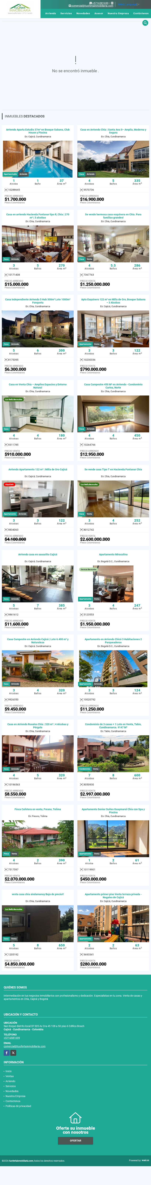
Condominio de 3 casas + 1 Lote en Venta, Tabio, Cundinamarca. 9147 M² (113, 726)
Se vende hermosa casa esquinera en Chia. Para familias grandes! (113, 216)
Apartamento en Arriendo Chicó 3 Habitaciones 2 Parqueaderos (113, 641)
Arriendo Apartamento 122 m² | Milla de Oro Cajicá (37, 469)
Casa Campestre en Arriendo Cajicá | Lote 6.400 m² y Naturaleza (38, 641)
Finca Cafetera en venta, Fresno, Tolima (38, 809)
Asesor (98, 13)
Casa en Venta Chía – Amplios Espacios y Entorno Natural (38, 386)
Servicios (66, 13)
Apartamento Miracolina (113, 554)
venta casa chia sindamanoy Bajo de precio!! (38, 894)
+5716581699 (100, 3)
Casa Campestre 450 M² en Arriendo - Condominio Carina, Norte (113, 386)
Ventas (36, 13)
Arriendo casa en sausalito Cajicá (37, 554)
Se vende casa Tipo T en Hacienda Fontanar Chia (113, 469)
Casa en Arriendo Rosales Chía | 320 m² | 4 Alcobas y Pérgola (37, 726)
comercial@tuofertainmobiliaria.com (24, 1046)
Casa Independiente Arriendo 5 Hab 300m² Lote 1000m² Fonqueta (37, 301)
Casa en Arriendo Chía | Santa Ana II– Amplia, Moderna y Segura (113, 131)
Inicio (24, 13)
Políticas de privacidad (18, 1106)
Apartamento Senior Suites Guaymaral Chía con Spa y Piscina (113, 811)
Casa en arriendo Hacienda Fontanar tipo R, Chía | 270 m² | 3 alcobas (37, 216)
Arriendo (50, 13)
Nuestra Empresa (118, 13)
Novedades (83, 13)
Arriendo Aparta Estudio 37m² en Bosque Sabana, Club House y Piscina (38, 131)
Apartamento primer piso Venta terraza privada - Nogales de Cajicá (113, 896)
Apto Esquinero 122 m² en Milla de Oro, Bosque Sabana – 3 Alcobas (113, 301)
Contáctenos (141, 13)
